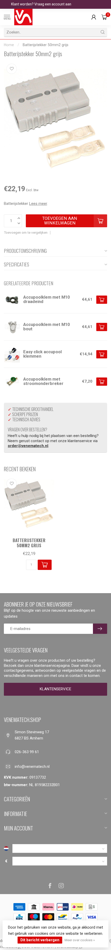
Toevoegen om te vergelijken (25, 232)
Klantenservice (55, 689)
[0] (104, 17)
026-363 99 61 (27, 752)
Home (9, 45)
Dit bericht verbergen (39, 940)
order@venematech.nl (28, 445)
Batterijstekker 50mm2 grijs (45, 45)
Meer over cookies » (80, 940)
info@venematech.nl (32, 766)
